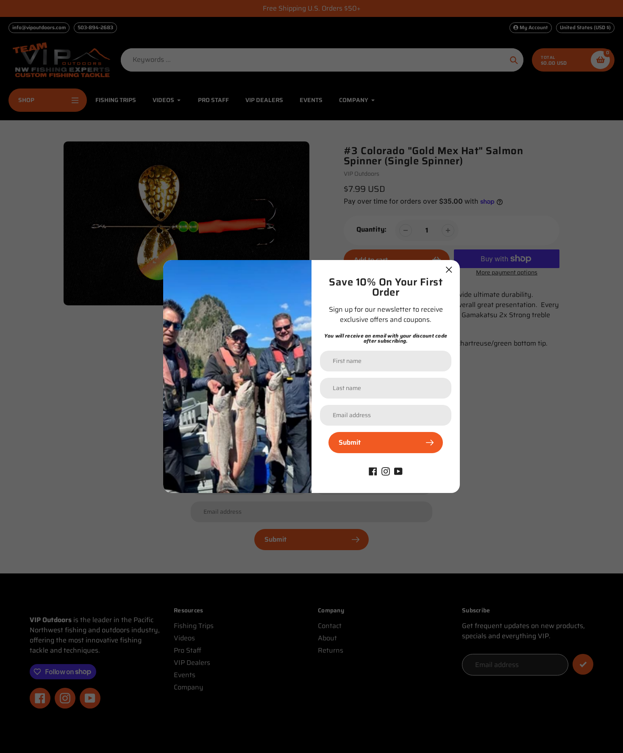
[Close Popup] (449, 269)
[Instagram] (385, 470)
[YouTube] (398, 470)
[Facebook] (373, 470)
